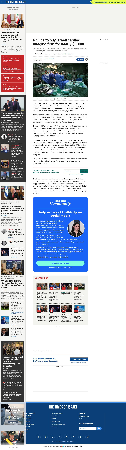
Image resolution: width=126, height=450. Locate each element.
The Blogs (27, 427)
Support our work (60, 263)
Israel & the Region (29, 413)
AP (11, 179)
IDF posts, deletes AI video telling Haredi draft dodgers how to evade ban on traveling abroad (12, 385)
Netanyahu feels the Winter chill (66, 294)
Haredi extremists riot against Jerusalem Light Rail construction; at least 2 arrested (13, 361)
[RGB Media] (64, 446)
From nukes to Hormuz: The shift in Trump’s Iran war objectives (17, 175)
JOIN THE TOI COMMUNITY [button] (79, 359)
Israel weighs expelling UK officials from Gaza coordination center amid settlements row (79, 296)
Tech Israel (42, 351)
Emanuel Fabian (7, 389)
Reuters (15, 313)
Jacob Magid (6, 122)
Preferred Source (68, 54)
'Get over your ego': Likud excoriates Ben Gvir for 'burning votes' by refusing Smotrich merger (13, 69)
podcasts (26, 429)
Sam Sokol (10, 237)
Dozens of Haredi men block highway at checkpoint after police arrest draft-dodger (12, 88)
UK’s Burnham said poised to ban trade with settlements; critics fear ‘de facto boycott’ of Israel (66, 318)
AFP (16, 169)
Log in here (83, 362)
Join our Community (101, 2)
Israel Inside (27, 418)
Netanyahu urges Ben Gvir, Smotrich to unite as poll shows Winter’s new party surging (42, 317)
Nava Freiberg (11, 141)
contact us (54, 427)
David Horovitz (12, 245)
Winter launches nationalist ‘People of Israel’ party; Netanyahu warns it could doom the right (54, 318)
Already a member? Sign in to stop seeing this (60, 267)
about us (54, 418)
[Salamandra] (78, 446)
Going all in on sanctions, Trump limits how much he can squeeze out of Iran (16, 137)
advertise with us (56, 421)
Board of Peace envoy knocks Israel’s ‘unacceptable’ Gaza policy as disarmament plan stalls (54, 296)
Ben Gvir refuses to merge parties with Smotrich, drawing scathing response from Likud (12, 37)
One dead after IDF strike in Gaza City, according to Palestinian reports (12, 60)
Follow (51, 59)
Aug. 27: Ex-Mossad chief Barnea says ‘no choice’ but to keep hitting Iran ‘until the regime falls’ (17, 151)
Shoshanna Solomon (40, 59)
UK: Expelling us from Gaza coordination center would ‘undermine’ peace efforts (12, 284)
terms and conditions (57, 413)
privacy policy (55, 416)
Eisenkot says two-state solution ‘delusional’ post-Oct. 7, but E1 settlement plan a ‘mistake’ (79, 318)
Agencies (17, 122)
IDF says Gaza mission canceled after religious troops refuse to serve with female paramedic (42, 296)
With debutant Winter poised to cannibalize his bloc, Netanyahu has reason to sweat (16, 233)
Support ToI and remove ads (117, 2)
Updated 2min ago (11, 30)
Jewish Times (27, 416)
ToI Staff (3, 44)
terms (82, 174)
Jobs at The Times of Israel (58, 424)
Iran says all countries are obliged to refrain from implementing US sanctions (12, 79)
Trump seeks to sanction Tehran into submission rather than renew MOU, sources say (12, 116)
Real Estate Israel (29, 424)
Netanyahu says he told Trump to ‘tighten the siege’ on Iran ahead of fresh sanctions (17, 163)
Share (81, 59)
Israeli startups (49, 351)
